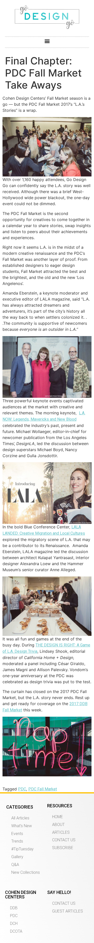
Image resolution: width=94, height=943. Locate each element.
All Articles (20, 818)
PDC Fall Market (42, 789)
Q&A (15, 864)
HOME (57, 816)
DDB (14, 907)
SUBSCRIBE (62, 847)
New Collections (25, 872)
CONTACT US (63, 840)
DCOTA (16, 931)
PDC (22, 789)
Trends (17, 841)
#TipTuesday (22, 849)
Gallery (17, 856)
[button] (47, 41)
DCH (14, 923)
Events (17, 833)
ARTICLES (61, 832)
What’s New (21, 825)
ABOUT (58, 824)
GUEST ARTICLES (67, 911)
